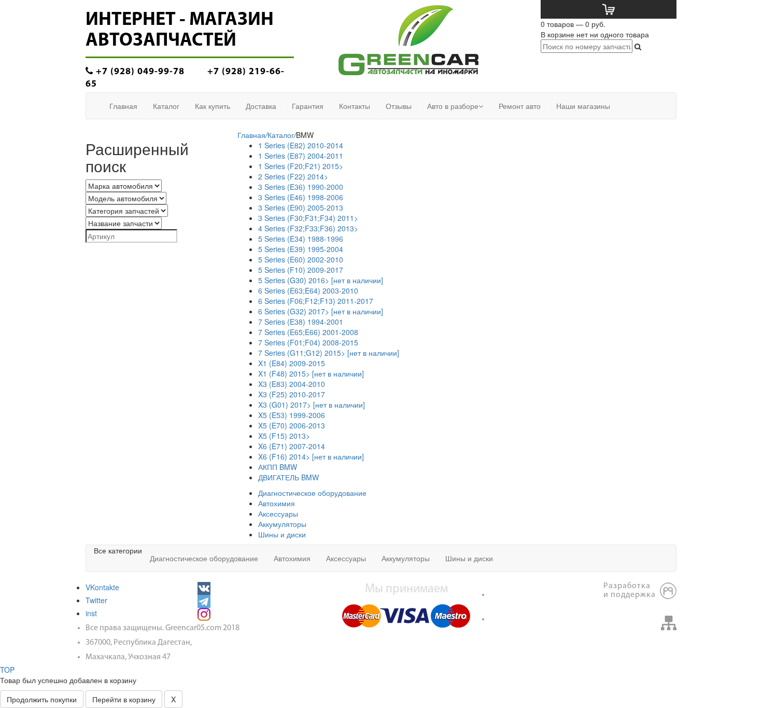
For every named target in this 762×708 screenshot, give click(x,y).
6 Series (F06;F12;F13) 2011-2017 (315, 301)
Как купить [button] (212, 106)
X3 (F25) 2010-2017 (291, 394)
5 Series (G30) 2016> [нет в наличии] (320, 280)
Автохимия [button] (292, 558)
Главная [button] (123, 106)
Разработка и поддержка (629, 590)
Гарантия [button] (307, 106)
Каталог (280, 135)
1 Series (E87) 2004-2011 (300, 155)
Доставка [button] (261, 106)
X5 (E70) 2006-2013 (291, 425)
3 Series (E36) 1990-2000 (300, 187)
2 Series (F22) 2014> (293, 176)
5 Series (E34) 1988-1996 (300, 238)
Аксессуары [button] (346, 558)
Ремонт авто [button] (520, 106)
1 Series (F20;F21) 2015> (300, 166)
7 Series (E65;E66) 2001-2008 (308, 332)
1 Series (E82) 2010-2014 (300, 145)
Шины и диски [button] (469, 558)
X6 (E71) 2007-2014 (291, 446)
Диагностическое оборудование (312, 493)
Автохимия (276, 503)
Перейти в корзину (124, 699)
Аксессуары (278, 513)
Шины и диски (282, 534)
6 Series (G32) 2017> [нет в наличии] (320, 311)
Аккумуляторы (282, 524)
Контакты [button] (354, 106)
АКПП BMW (277, 467)
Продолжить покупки (42, 699)
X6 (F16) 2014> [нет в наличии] (311, 456)
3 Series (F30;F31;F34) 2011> (308, 218)
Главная (251, 135)
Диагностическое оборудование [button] (204, 558)
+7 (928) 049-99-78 (139, 72)
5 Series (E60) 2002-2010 (300, 259)
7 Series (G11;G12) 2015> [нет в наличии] (328, 353)
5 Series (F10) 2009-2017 (300, 270)
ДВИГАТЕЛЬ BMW (288, 477)
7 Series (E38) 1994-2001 (300, 321)
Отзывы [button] (399, 106)
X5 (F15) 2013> (284, 436)
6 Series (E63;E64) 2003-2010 (308, 290)
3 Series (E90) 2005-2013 (300, 207)
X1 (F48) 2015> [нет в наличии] (311, 373)
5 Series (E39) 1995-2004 (300, 249)
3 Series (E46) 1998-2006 (300, 197)
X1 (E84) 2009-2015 (291, 363)
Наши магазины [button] (583, 106)
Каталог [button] (166, 106)
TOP (7, 669)
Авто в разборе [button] (452, 106)
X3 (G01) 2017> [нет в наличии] (311, 404)
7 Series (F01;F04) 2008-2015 (308, 342)
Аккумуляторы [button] (406, 558)
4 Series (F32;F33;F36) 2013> (308, 228)
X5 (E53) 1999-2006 (291, 415)
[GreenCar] (408, 39)
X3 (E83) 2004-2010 (291, 384)
